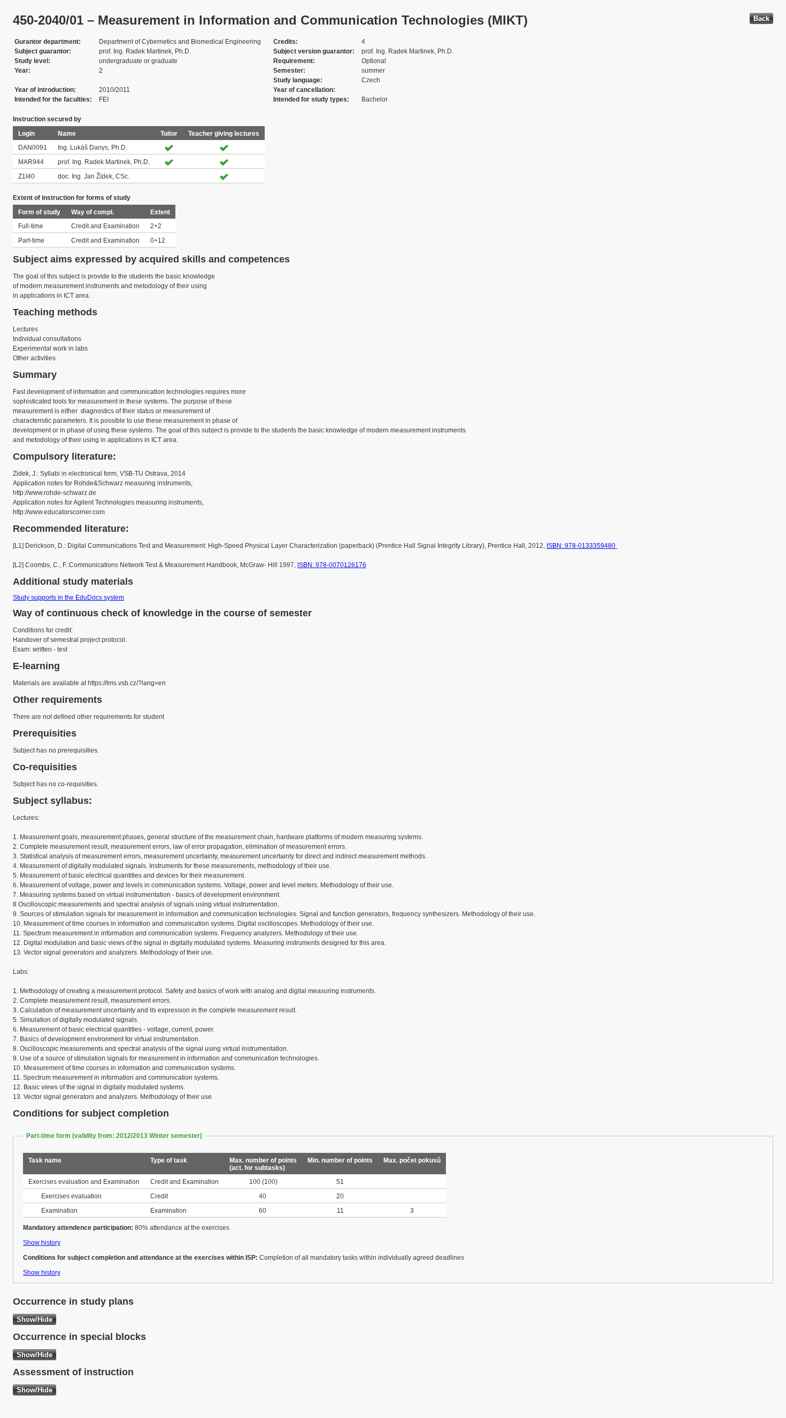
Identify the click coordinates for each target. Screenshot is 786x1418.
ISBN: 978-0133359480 (581, 545)
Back (761, 18)
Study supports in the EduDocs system (68, 597)
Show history (41, 1242)
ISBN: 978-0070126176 (331, 565)
